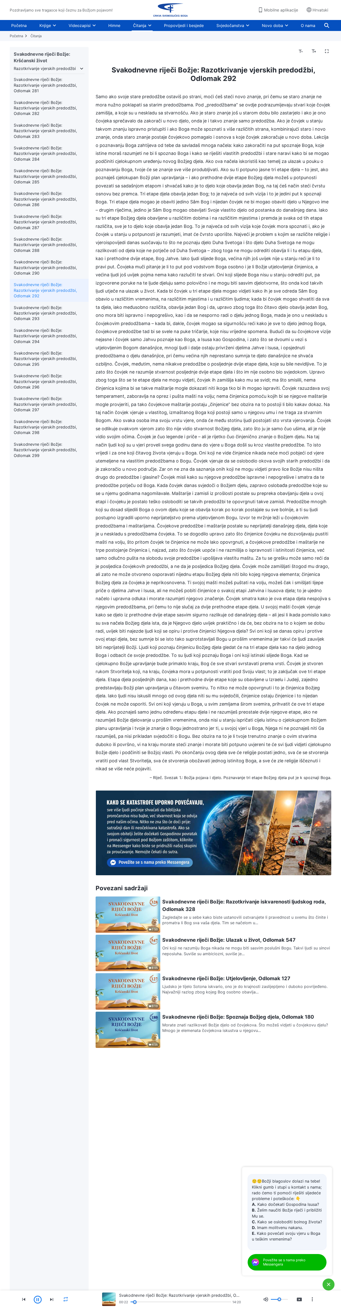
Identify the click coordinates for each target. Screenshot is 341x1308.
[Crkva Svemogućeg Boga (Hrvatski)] (170, 10)
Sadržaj (106, 51)
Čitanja (139, 25)
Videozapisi (80, 25)
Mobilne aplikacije (281, 9)
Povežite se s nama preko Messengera (284, 1262)
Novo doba (272, 25)
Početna (19, 25)
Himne (114, 25)
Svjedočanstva (230, 25)
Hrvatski (320, 9)
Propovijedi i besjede (184, 25)
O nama (308, 25)
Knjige (45, 25)
